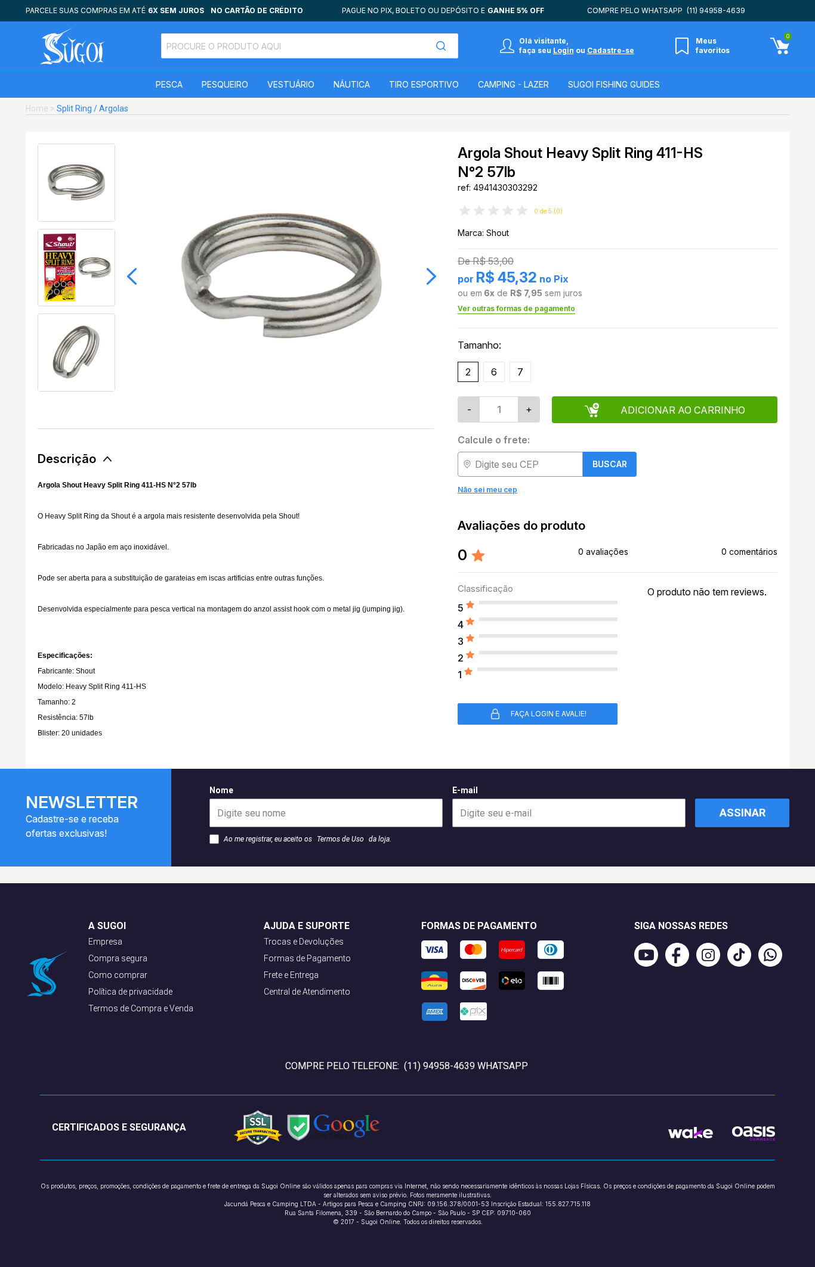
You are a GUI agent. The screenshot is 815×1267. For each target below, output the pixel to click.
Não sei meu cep (487, 489)
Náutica (352, 84)
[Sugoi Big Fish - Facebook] (680, 955)
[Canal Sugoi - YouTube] (649, 955)
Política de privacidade (130, 991)
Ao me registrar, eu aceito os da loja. (307, 839)
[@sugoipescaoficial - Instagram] (711, 955)
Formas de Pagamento (307, 958)
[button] (132, 276)
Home (37, 108)
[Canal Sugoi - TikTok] (742, 955)
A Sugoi (107, 925)
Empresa (105, 941)
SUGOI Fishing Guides (614, 84)
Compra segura (117, 958)
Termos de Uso (340, 839)
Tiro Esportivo (424, 84)
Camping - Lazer (513, 84)
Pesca (169, 84)
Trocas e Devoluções (304, 941)
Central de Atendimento (307, 991)
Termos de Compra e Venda (140, 1008)
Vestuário (290, 84)
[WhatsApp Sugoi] (773, 955)
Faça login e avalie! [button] (548, 713)
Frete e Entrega (291, 975)
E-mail (465, 790)
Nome (221, 790)
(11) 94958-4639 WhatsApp (466, 1066)
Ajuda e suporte (307, 925)
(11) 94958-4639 (716, 10)
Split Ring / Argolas (92, 108)
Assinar (742, 812)
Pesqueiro (225, 84)
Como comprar (117, 975)
